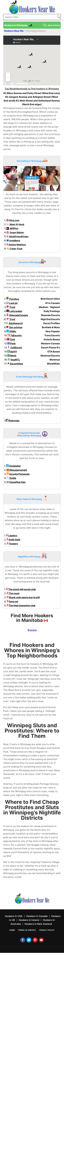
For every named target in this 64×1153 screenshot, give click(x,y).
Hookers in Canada (37, 916)
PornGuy (14, 299)
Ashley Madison (17, 244)
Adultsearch (15, 323)
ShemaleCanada (18, 315)
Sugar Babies (16, 232)
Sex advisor (16, 327)
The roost (14, 593)
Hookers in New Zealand (38, 923)
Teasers (13, 543)
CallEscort (16, 347)
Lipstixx (12, 535)
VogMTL (15, 359)
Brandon (32, 630)
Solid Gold (14, 539)
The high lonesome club (22, 605)
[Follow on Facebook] (22, 939)
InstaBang (14, 240)
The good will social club (22, 589)
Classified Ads (17, 482)
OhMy (12, 331)
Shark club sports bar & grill (24, 597)
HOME (12, 930)
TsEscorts (16, 335)
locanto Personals (19, 474)
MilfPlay (13, 228)
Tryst (12, 307)
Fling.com (14, 220)
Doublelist (15, 465)
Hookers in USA (14, 916)
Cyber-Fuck (15, 248)
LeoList (13, 303)
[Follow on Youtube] (41, 939)
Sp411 (13, 351)
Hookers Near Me (14, 30)
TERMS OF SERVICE (27, 930)
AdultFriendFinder (19, 236)
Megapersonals (18, 470)
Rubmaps (13, 420)
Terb (12, 339)
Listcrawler (15, 311)
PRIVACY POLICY (47, 930)
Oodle (12, 478)
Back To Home (54, 25)
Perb (13, 343)
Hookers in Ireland (29, 920)
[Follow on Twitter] (28, 939)
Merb (13, 355)
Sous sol (13, 601)
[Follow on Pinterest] (35, 939)
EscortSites (16, 363)
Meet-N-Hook (16, 224)
